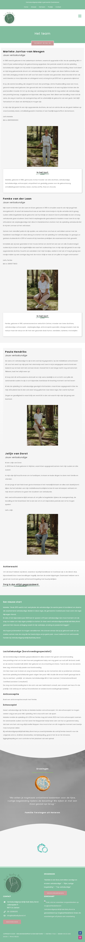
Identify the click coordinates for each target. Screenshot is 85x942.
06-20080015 (12, 915)
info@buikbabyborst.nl (16, 918)
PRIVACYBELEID (14, 940)
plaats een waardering (66, 919)
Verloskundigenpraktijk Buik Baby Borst (58, 912)
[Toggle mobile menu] (80, 16)
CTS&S (53, 937)
